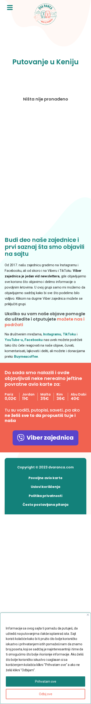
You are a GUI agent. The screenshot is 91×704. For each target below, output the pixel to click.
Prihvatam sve (45, 681)
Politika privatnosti (45, 495)
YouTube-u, (14, 340)
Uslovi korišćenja (45, 486)
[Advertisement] (45, 170)
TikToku (69, 334)
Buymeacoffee (26, 356)
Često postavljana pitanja (45, 504)
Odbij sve (45, 694)
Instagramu (52, 334)
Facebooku (34, 340)
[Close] (88, 615)
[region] (45, 658)
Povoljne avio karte (45, 478)
